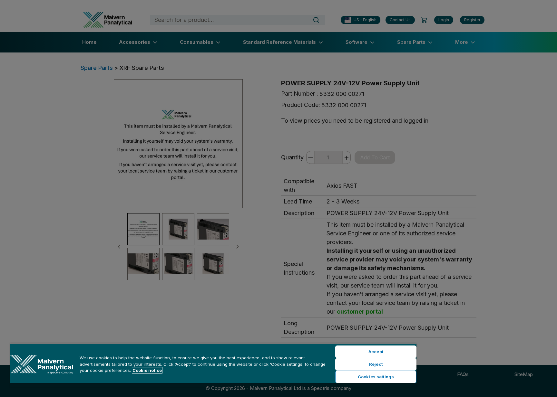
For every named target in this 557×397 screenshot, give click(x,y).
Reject (376, 364)
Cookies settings (376, 376)
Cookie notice (147, 370)
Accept (375, 351)
